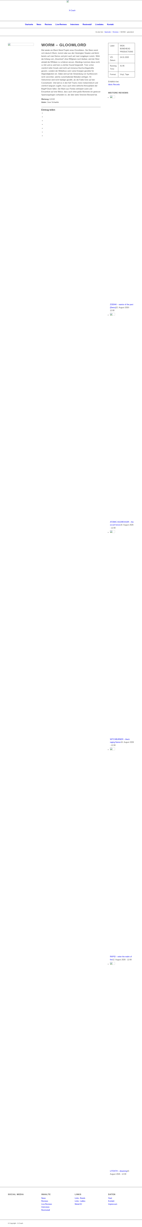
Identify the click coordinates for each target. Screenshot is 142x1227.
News (43, 1198)
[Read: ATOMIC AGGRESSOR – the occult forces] (112, 315)
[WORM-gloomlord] (21, 56)
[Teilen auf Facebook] (44, 113)
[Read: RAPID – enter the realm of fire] (112, 750)
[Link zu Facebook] (132, 10)
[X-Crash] (71, 10)
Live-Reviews (46, 1204)
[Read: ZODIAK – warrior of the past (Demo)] (112, 97)
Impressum (112, 1204)
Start (110, 1198)
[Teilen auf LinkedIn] (44, 132)
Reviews (44, 1201)
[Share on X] (44, 121)
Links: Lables (80, 1201)
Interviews (45, 1207)
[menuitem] (29, 24)
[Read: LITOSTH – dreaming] (112, 964)
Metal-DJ (78, 1204)
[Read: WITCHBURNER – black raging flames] (112, 532)
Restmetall (45, 1210)
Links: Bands (80, 1198)
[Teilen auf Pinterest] (44, 128)
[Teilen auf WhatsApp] (44, 124)
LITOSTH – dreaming (118, 1171)
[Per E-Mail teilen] (44, 136)
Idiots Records (114, 84)
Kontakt (111, 1201)
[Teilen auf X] (44, 117)
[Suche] (117, 24)
